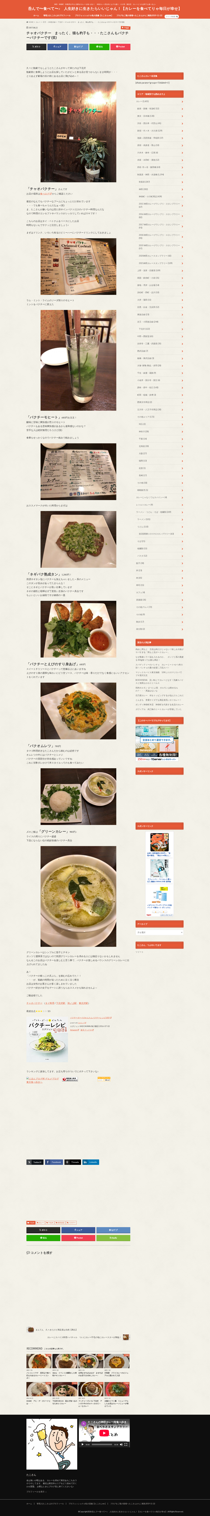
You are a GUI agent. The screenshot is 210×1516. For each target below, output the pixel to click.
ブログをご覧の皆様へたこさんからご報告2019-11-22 (139, 15)
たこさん (31, 1474)
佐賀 (142, 468)
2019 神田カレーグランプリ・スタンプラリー (159, 247)
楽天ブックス (86, 1030)
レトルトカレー (144, 504)
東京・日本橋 (145, 116)
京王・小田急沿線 (147, 322)
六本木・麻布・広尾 (147, 152)
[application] (104, 1433)
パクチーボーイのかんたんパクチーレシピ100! (90, 1018)
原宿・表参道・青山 (148, 145)
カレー (41, 1223)
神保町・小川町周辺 (150, 196)
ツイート (140, 952)
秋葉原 (144, 182)
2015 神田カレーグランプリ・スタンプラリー (159, 205)
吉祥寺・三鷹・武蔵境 (149, 343)
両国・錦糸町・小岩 (148, 278)
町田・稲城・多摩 (146, 395)
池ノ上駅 (72, 1003)
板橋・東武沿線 (145, 358)
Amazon (73, 1030)
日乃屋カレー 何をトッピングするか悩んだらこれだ (160, 695)
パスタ (142, 555)
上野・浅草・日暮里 (148, 270)
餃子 (140, 563)
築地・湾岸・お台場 (148, 285)
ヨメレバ (81, 1023)
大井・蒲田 (144, 300)
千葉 (143, 438)
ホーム (36, 15)
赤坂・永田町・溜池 (148, 160)
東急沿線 (143, 314)
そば (141, 541)
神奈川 (144, 431)
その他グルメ (144, 607)
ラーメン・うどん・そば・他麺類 (153, 512)
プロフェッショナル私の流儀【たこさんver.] (93, 15)
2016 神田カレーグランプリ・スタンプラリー (159, 215)
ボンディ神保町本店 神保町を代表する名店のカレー (160, 704)
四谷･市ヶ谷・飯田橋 (148, 167)
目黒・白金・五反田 (148, 307)
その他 (142, 483)
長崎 (143, 475)
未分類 (140, 629)
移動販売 (142, 490)
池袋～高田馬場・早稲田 (150, 138)
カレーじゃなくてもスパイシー (151, 497)
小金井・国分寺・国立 (148, 380)
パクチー (72, 1223)
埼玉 (142, 424)
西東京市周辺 (144, 402)
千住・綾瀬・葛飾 (146, 373)
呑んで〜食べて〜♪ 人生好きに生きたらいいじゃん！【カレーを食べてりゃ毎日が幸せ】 (105, 8)
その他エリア (145, 417)
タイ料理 (49, 1003)
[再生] (82, 1444)
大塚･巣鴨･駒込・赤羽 (149, 365)
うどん (142, 526)
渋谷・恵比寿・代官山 (149, 123)
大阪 (143, 453)
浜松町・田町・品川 (148, 292)
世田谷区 (61, 1223)
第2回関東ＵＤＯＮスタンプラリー (156, 534)
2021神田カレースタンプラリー (155, 263)
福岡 (143, 460)
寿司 (140, 585)
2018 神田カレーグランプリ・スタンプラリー (159, 236)
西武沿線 (142, 351)
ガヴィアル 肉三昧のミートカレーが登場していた (159, 709)
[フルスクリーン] (125, 1444)
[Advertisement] (59, 58)
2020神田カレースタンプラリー (155, 256)
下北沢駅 (60, 1003)
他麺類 (142, 548)
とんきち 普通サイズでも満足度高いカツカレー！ (159, 700)
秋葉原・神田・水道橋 (150, 174)
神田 (143, 189)
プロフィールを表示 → (36, 1491)
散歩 (140, 621)
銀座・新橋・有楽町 (148, 108)
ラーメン (143, 519)
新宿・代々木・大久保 (149, 130)
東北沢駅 (83, 1003)
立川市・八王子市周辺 (149, 409)
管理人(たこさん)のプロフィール (57, 15)
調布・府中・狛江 (147, 387)
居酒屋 (141, 600)
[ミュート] (121, 1444)
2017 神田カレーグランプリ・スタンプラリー (159, 226)
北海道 (144, 446)
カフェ (140, 592)
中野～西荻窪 (145, 336)
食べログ (44, 193)
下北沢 (31, 1223)
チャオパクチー (34, 1003)
